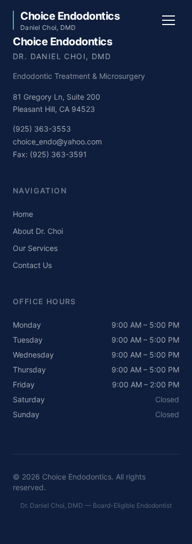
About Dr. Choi (38, 231)
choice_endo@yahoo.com (57, 141)
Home (23, 213)
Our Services (35, 248)
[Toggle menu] (168, 20)
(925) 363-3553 (42, 128)
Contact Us (32, 265)
